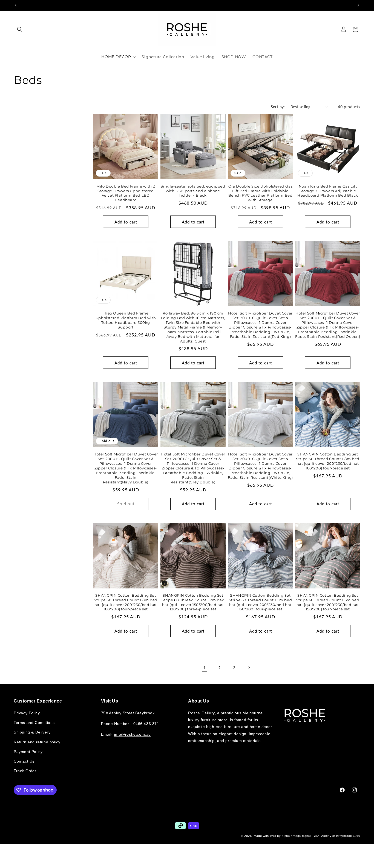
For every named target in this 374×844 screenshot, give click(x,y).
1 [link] (204, 667)
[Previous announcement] (16, 5)
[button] (20, 29)
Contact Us (24, 761)
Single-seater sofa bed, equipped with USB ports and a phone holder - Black (193, 191)
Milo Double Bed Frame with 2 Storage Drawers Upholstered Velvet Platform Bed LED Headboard (125, 193)
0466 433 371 (146, 723)
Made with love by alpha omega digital (282, 835)
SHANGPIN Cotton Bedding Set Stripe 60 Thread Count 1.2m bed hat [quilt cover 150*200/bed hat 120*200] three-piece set (193, 602)
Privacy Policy (27, 712)
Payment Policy (28, 751)
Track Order (25, 770)
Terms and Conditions (34, 722)
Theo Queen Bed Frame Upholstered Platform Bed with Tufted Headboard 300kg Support (126, 320)
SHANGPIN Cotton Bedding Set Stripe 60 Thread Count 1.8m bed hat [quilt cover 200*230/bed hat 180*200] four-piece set (327, 461)
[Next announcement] (358, 5)
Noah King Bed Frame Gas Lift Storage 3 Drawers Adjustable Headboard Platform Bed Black (327, 191)
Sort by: (278, 106)
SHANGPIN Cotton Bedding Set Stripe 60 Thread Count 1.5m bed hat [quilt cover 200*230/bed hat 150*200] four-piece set (260, 602)
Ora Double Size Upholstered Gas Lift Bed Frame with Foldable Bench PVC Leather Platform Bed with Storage (260, 193)
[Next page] (249, 668)
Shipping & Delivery (32, 732)
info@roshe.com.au (132, 734)
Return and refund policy (37, 742)
